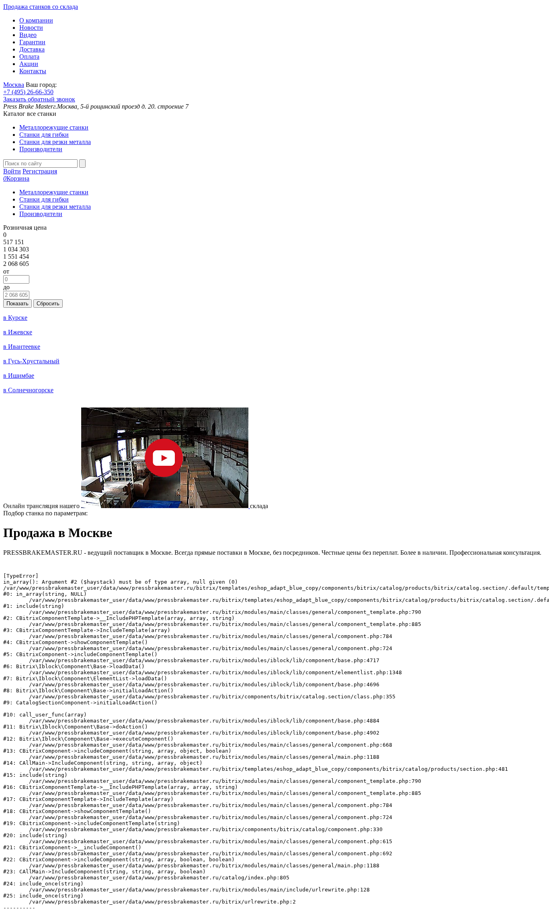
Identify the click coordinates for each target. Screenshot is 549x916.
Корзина (16, 178)
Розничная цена (25, 227)
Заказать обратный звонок (39, 99)
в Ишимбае (18, 375)
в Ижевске (17, 332)
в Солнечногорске (28, 390)
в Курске (15, 317)
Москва (13, 84)
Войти (12, 171)
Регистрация (40, 171)
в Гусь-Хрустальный (31, 361)
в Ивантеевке (21, 346)
